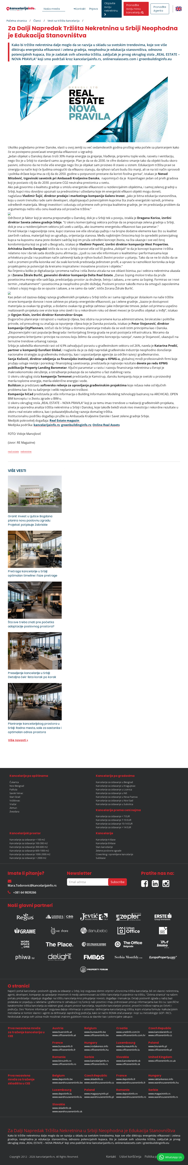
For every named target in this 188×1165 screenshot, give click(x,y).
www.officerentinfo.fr (63, 1049)
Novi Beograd (17, 785)
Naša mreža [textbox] (52, 9)
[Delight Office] (59, 957)
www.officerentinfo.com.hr (130, 1035)
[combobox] (59, 8)
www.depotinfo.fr (125, 1079)
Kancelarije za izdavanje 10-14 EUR (114, 823)
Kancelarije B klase (105, 843)
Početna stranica (16, 20)
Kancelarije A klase (105, 839)
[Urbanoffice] (128, 930)
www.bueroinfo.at (62, 1032)
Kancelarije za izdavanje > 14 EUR (113, 827)
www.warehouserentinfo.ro (131, 1097)
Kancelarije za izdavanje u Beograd (114, 782)
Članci (37, 20)
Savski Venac (16, 793)
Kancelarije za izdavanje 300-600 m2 (29, 847)
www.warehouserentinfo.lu (67, 1097)
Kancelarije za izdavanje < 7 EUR (113, 816)
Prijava (93, 9)
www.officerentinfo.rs (96, 1064)
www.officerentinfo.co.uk (162, 1060)
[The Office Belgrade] (128, 944)
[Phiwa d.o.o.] (25, 957)
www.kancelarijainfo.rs (96, 1060)
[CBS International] (59, 916)
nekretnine (26, 451)
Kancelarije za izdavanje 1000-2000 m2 (30, 854)
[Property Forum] (94, 969)
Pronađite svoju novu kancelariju (133, 8)
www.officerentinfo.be (96, 1035)
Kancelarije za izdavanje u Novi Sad (114, 800)
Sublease (101, 858)
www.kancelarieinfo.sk (128, 1060)
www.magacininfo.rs (159, 1093)
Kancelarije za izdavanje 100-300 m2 (29, 843)
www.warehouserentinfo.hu (163, 1082)
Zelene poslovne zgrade (108, 850)
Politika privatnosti (156, 1157)
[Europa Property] (163, 957)
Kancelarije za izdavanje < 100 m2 (27, 839)
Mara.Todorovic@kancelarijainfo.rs (32, 885)
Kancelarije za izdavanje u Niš (111, 793)
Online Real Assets (106, 425)
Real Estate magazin (65, 420)
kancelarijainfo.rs (47, 425)
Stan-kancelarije (104, 847)
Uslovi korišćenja (130, 1157)
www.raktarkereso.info (160, 1079)
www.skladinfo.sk (61, 1108)
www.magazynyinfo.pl (96, 1093)
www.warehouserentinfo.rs (163, 1097)
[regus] (25, 916)
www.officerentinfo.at (64, 1035)
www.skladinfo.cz (93, 1079)
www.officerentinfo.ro (64, 1064)
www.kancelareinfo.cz (160, 1032)
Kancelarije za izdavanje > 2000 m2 (28, 858)
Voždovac (15, 800)
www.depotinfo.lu (62, 1093)
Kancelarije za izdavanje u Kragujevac (115, 785)
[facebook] (146, 882)
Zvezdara (14, 811)
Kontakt (80, 9)
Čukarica (14, 782)
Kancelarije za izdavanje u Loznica (114, 789)
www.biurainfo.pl (157, 1046)
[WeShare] (59, 930)
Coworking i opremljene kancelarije (114, 854)
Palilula (13, 789)
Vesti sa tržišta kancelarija (63, 20)
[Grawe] (25, 930)
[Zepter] (128, 916)
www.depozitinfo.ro (127, 1093)
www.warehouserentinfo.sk (67, 1111)
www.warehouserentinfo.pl (99, 1097)
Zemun (13, 807)
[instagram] (166, 882)
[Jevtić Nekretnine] (94, 916)
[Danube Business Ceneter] (94, 930)
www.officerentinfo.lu (128, 1049)
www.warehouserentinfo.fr (130, 1082)
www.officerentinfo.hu (96, 1049)
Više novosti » (18, 740)
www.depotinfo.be (62, 1079)
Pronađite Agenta (159, 8)
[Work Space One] (25, 944)
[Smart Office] (163, 930)
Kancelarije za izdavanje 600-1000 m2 (29, 850)
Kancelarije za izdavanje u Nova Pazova (117, 796)
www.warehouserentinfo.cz (99, 1082)
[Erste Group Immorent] (163, 916)
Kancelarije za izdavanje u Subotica (114, 804)
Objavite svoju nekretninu (111, 6)
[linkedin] (157, 882)
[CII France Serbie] (94, 944)
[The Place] (59, 944)
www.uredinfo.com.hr (128, 1032)
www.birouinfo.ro (61, 1060)
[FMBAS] (94, 957)
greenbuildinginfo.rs (76, 425)
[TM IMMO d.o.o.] (163, 944)
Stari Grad (15, 796)
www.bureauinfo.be (95, 1032)
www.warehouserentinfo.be (67, 1082)
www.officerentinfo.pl (160, 1049)
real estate (13, 451)
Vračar (13, 804)
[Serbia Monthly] (128, 957)
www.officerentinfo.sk (128, 1064)
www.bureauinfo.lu (126, 1046)
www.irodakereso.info (96, 1046)
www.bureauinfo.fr (62, 1046)
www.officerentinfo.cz (160, 1035)
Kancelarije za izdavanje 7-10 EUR (113, 820)
